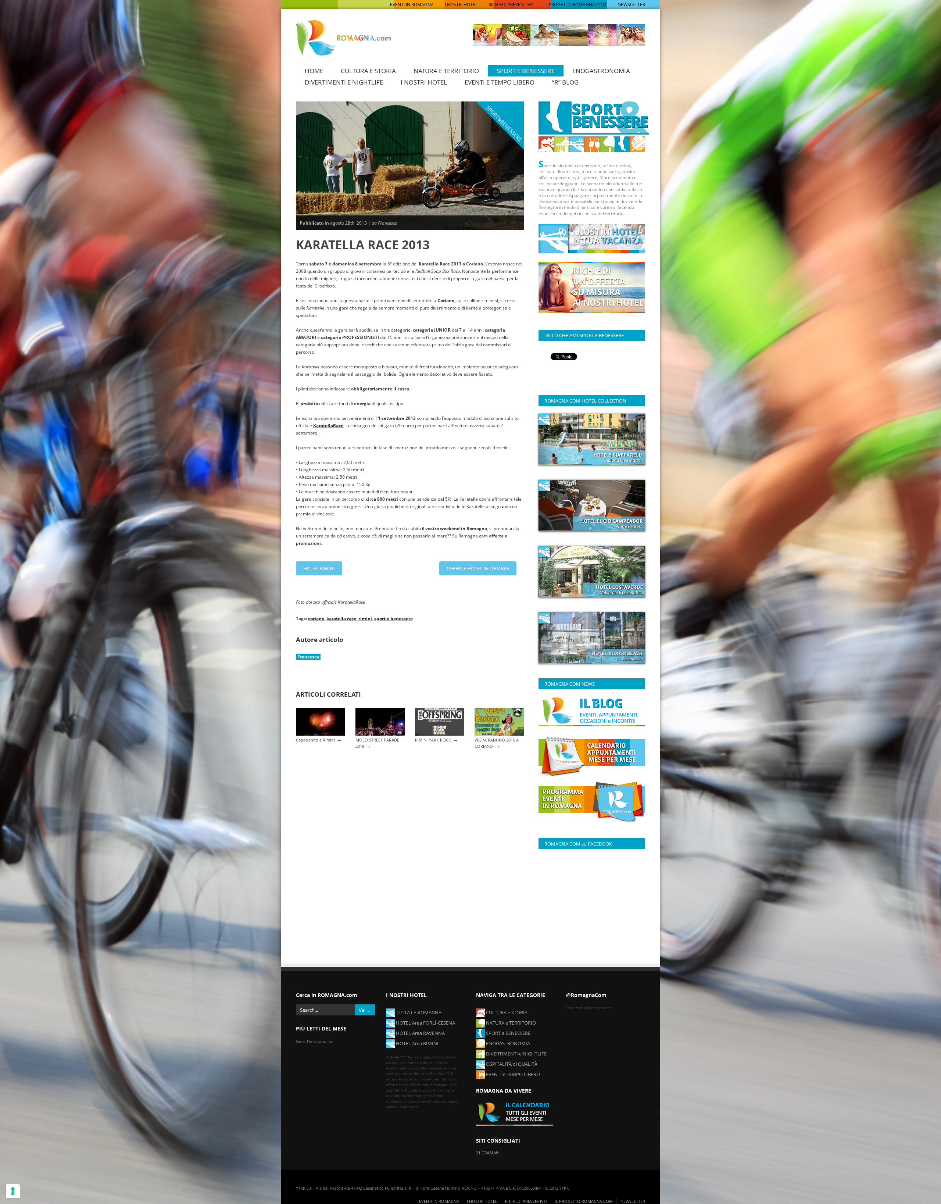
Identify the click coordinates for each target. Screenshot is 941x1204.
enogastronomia (441, 1068)
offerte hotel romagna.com (433, 1084)
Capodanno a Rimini (315, 740)
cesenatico (409, 1062)
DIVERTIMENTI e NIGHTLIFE (516, 1053)
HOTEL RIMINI (319, 568)
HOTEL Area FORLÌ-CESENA (425, 1022)
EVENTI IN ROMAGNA (412, 4)
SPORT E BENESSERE (526, 71)
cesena (392, 1062)
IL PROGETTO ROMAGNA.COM (575, 4)
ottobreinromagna (438, 1090)
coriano (316, 618)
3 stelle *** (396, 1057)
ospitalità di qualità (403, 1090)
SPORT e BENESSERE (507, 1033)
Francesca (308, 657)
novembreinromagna (437, 1079)
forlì (428, 1073)
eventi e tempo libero (405, 1073)
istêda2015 (443, 1073)
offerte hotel (397, 1084)
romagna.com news (403, 1101)
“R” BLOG (565, 82)
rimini (365, 618)
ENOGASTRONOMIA (601, 71)
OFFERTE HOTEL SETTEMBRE (478, 568)
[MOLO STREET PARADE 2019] (380, 734)
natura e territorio (402, 1079)
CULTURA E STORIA (368, 71)
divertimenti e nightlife (406, 1068)
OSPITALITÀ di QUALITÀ (511, 1064)
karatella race (341, 618)
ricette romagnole (417, 1095)
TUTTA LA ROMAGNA (418, 1012)
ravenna (393, 1095)
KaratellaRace (328, 425)
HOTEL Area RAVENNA (420, 1033)
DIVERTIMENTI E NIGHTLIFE (344, 82)
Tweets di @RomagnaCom (589, 1007)
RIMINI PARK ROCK (433, 740)
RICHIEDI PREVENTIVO (511, 4)
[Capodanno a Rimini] (320, 734)
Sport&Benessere (504, 123)
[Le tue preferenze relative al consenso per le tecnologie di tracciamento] (13, 1191)
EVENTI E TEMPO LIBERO (499, 82)
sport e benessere (393, 618)
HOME (314, 71)
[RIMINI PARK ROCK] (439, 734)
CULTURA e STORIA (506, 1012)
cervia (450, 1057)
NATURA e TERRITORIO (510, 1022)
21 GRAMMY (487, 1152)
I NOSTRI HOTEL (461, 4)
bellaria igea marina (426, 1057)
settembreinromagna (439, 1101)
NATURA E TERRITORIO (446, 71)
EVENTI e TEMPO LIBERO (512, 1074)
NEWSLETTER (631, 4)
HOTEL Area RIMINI (417, 1043)
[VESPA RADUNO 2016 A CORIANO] (499, 734)
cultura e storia (433, 1062)
